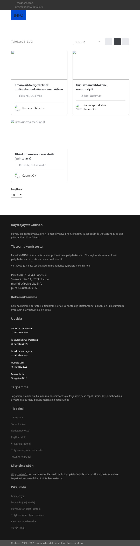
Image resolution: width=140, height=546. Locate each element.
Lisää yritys (17, 496)
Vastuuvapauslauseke (23, 521)
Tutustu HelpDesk (21, 456)
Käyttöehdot (18, 437)
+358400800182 (24, 3)
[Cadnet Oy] (61, 176)
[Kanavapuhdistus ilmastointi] (122, 108)
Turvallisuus (18, 424)
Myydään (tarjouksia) (23, 502)
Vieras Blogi (18, 527)
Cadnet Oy (29, 175)
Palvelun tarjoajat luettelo (25, 508)
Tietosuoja (17, 417)
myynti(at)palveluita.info (29, 7)
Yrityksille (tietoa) (21, 443)
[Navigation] (30, 15)
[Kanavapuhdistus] (61, 109)
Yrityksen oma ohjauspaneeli (27, 515)
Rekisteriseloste (20, 430)
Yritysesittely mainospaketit (27, 450)
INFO (18, 15)
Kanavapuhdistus (33, 108)
